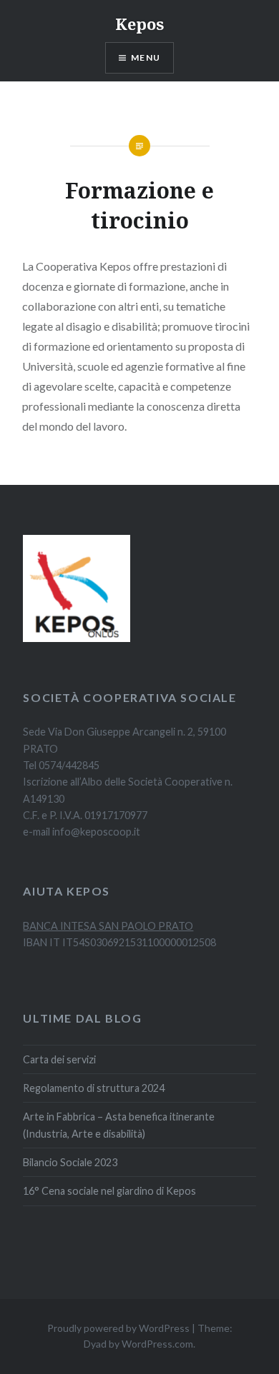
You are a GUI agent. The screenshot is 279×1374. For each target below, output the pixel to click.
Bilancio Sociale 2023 (70, 1162)
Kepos (139, 23)
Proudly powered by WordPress (118, 1328)
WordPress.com (157, 1344)
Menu (145, 57)
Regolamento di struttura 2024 (94, 1088)
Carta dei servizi (59, 1059)
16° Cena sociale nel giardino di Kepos (109, 1191)
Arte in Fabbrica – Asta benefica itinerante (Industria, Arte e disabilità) (119, 1124)
